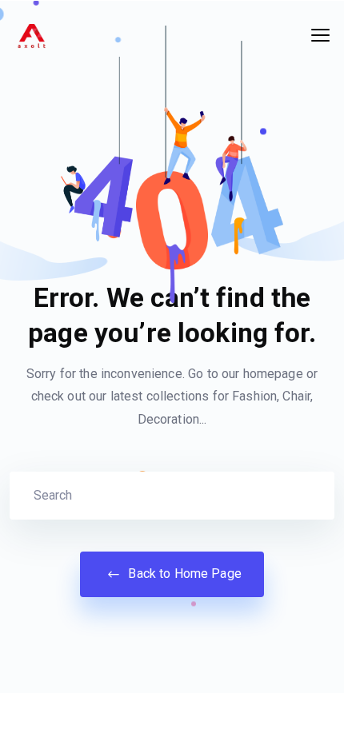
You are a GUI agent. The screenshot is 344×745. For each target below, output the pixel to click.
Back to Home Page (183, 573)
